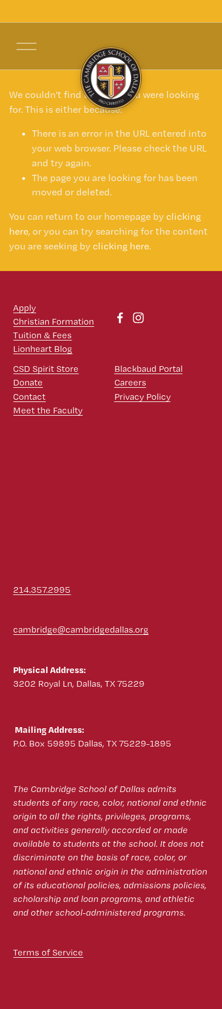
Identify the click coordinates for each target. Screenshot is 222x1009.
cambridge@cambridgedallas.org (81, 629)
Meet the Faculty (48, 410)
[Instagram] (138, 317)
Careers (130, 382)
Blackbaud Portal (148, 368)
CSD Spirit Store (46, 368)
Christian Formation (53, 321)
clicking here (121, 246)
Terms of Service (48, 952)
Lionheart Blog (42, 348)
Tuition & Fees (42, 335)
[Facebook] (120, 317)
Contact (29, 396)
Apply (24, 307)
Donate (28, 382)
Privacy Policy (142, 396)
